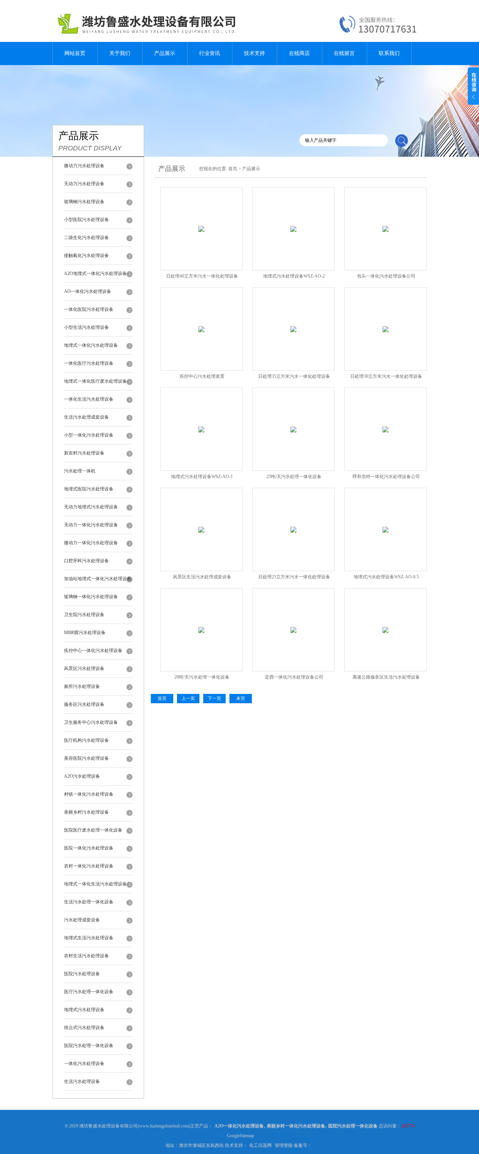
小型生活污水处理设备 (86, 327)
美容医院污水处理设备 (86, 758)
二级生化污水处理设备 (86, 237)
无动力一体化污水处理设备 (91, 524)
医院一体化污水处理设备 (88, 848)
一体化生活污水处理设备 (88, 399)
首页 (232, 168)
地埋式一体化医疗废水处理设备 (95, 381)
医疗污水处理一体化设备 (88, 991)
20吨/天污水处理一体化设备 (201, 677)
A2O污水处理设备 (82, 776)
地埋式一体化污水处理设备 (91, 345)
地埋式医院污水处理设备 (88, 489)
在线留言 (344, 53)
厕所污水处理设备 (82, 686)
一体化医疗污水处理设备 (88, 363)
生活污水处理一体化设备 (88, 901)
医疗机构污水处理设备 (86, 740)
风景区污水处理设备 (84, 668)
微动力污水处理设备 (84, 165)
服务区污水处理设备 (84, 704)
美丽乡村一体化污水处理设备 (296, 1126)
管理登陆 (284, 1145)
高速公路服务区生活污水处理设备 (386, 677)
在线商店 (299, 53)
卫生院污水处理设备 (84, 614)
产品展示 (164, 53)
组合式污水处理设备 (84, 1027)
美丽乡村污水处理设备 (86, 812)
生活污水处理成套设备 (86, 417)
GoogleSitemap (240, 1135)
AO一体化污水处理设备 (87, 291)
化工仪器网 (260, 1145)
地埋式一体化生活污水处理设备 (95, 884)
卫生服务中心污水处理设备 (91, 722)
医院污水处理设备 (82, 973)
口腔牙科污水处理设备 (86, 560)
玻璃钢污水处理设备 (84, 201)
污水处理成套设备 (82, 919)
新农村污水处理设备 (84, 453)
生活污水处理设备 (82, 1081)
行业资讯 (209, 53)
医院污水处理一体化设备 (88, 1045)
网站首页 (74, 53)
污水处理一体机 (79, 471)
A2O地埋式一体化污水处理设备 (95, 273)
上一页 (188, 698)
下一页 (214, 698)
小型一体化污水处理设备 (88, 435)
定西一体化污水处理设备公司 (294, 677)
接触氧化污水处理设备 (86, 255)
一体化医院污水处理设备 (88, 309)
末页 (240, 698)
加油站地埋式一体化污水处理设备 (97, 578)
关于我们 (119, 53)
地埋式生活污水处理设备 (88, 937)
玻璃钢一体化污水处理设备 (91, 596)
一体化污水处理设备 (84, 1063)
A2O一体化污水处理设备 (239, 1126)
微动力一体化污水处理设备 (91, 542)
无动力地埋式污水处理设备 (91, 506)
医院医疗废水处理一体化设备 (93, 830)
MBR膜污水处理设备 (85, 632)
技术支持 (254, 53)
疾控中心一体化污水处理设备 (93, 650)
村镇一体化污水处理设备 (88, 794)
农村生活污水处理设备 (86, 955)
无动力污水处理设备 (84, 183)
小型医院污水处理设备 (86, 219)
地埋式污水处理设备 (84, 1009)
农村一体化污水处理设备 (88, 866)
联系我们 (389, 53)
